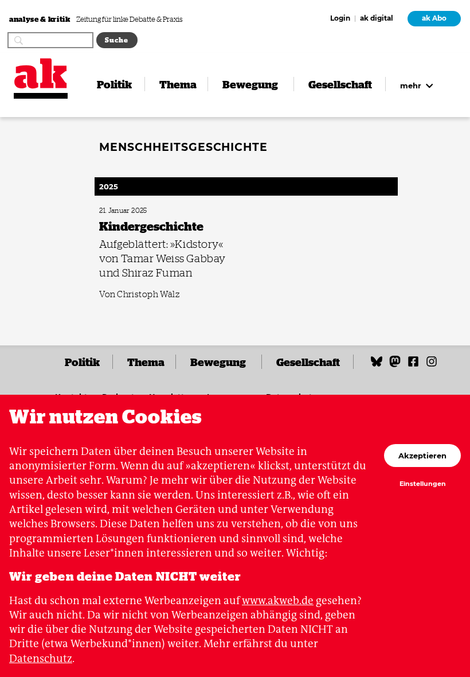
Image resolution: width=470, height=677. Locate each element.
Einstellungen (422, 484)
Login (340, 18)
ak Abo (434, 18)
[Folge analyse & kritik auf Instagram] (431, 365)
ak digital (376, 18)
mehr (412, 85)
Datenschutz (40, 658)
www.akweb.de (278, 600)
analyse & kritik (40, 18)
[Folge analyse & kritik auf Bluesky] (376, 365)
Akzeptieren (422, 455)
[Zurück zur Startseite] (41, 73)
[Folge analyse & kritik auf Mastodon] (395, 365)
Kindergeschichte (121, 211)
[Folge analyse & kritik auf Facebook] (413, 365)
